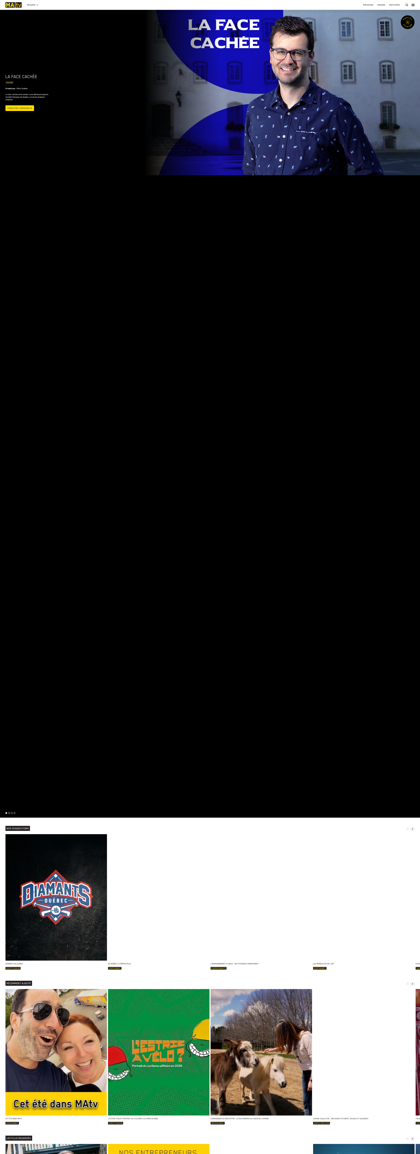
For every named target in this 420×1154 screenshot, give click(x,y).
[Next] (413, 829)
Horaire (381, 5)
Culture (9, 82)
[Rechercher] (406, 5)
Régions (31, 5)
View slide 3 (12, 813)
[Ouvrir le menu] (413, 5)
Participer (394, 5)
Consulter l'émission (19, 108)
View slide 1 (6, 813)
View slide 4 (14, 813)
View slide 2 (9, 813)
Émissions (368, 5)
